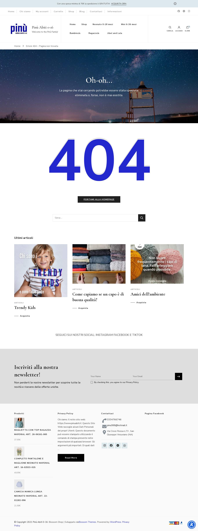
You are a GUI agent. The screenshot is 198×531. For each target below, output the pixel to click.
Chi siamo (25, 11)
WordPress (115, 522)
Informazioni (115, 11)
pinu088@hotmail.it (117, 425)
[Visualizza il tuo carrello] (187, 28)
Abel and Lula (114, 33)
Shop (71, 11)
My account (42, 11)
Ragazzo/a (94, 33)
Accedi (179, 31)
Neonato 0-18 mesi (103, 24)
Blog (82, 11)
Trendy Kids (25, 307)
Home (11, 11)
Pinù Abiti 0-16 (42, 27)
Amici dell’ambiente (148, 294)
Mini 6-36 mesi (129, 24)
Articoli (19, 303)
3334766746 (114, 419)
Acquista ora (118, 3)
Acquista (25, 316)
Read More (71, 457)
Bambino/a (75, 33)
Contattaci (96, 11)
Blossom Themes (87, 522)
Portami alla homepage (99, 199)
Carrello (58, 11)
